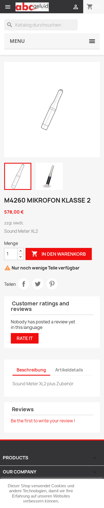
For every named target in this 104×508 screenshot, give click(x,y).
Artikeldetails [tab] (69, 370)
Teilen (23, 283)
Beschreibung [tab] (31, 370)
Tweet (37, 283)
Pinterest (51, 283)
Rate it (25, 338)
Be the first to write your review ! (43, 421)
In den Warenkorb (58, 253)
